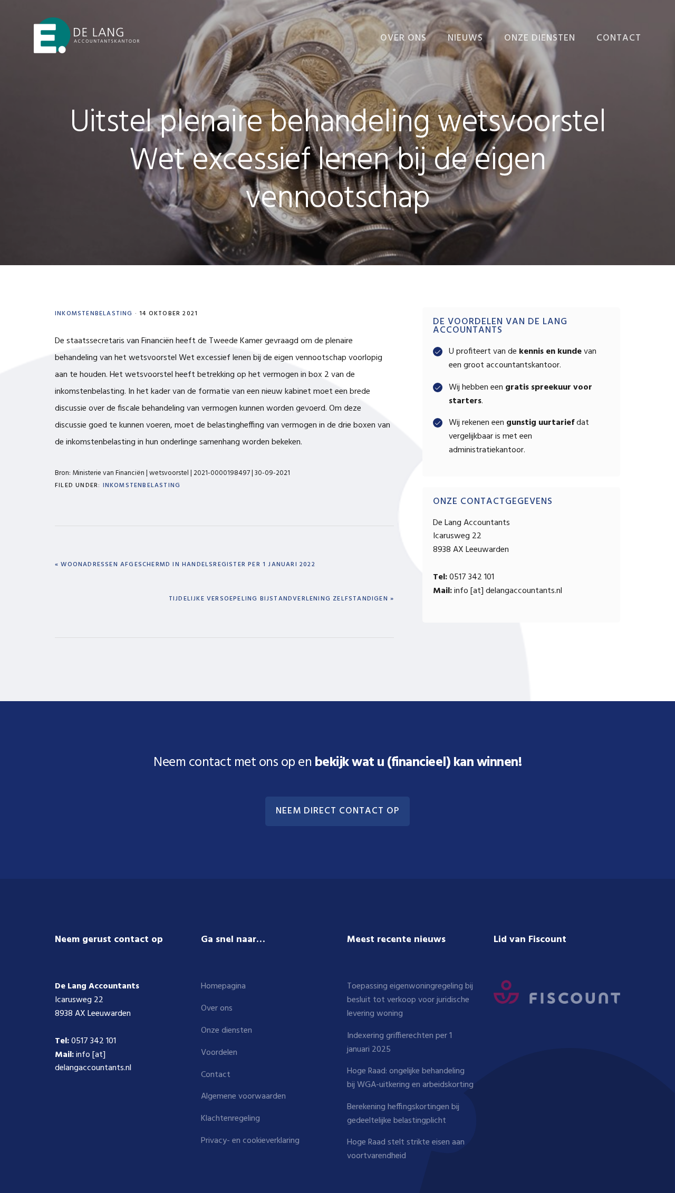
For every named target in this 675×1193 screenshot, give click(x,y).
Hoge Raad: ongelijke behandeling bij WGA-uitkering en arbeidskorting (410, 1078)
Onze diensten (226, 1030)
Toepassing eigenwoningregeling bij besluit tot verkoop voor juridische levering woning (410, 1000)
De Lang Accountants (86, 35)
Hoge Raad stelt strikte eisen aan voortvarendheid (406, 1149)
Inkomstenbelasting (94, 313)
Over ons (217, 1008)
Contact (215, 1075)
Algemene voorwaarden (243, 1096)
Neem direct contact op (337, 811)
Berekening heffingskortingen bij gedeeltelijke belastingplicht (403, 1114)
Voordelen (219, 1053)
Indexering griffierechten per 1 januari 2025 (399, 1042)
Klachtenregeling (230, 1119)
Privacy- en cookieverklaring (250, 1141)
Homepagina (223, 986)
